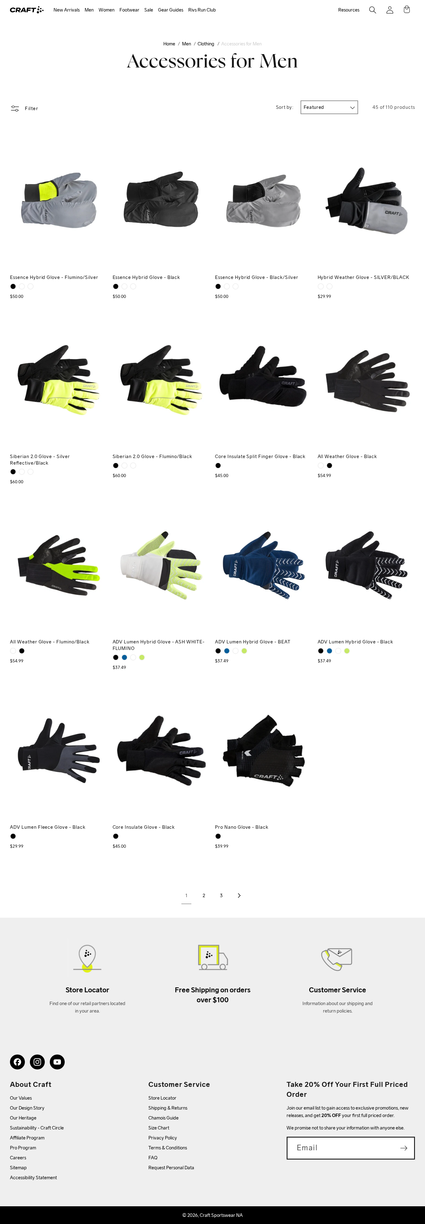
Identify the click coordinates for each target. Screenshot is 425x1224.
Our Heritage (23, 1118)
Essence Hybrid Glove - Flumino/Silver (54, 277)
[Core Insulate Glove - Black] (116, 836)
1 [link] (186, 895)
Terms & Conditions (167, 1148)
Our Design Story (27, 1108)
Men (89, 10)
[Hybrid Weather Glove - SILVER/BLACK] (329, 286)
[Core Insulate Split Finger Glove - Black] (218, 465)
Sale (148, 10)
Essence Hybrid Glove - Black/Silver (256, 277)
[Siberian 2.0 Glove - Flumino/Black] (22, 472)
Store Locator (162, 1098)
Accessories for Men (241, 44)
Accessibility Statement (33, 1177)
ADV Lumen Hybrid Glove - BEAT (253, 642)
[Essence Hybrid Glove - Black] (13, 286)
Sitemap (18, 1168)
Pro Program (23, 1148)
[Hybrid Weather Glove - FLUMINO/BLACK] (321, 286)
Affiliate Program (27, 1138)
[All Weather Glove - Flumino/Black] (321, 465)
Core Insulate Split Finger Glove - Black (260, 456)
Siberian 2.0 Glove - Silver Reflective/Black (40, 459)
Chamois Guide (163, 1118)
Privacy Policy (162, 1138)
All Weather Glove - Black (347, 456)
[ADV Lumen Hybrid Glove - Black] (116, 657)
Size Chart (158, 1128)
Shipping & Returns (167, 1108)
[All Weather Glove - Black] (329, 465)
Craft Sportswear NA (221, 1215)
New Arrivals (67, 10)
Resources (348, 10)
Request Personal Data (171, 1168)
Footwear (129, 10)
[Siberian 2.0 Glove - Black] (13, 472)
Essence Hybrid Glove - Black (146, 277)
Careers (18, 1158)
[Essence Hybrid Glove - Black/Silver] (22, 286)
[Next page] (238, 895)
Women (106, 10)
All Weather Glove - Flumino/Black (50, 642)
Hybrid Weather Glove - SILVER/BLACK (364, 277)
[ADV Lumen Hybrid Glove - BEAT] (124, 657)
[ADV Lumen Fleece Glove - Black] (13, 836)
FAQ (152, 1158)
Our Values (21, 1098)
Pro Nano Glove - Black (242, 827)
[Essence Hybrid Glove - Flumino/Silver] (30, 286)
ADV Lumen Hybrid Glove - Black (356, 642)
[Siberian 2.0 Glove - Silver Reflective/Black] (30, 472)
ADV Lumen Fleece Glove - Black (48, 827)
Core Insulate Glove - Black (144, 827)
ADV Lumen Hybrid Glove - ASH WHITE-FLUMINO (159, 645)
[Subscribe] (404, 1148)
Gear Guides (170, 10)
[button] (67, 10)
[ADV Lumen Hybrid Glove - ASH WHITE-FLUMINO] (133, 657)
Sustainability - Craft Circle (37, 1128)
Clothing (206, 44)
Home (169, 44)
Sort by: (285, 107)
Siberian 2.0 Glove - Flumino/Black (153, 456)
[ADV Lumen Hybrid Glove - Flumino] (142, 657)
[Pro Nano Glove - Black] (218, 836)
